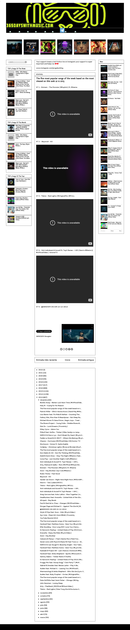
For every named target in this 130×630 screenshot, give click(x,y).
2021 (40, 373)
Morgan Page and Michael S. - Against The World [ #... (61, 506)
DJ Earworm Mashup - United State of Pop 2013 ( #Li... (61, 559)
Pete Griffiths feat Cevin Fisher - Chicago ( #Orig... (59, 580)
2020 (40, 376)
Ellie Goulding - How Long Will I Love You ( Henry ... (60, 527)
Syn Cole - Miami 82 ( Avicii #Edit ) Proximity (57, 515)
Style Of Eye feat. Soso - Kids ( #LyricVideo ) (57, 512)
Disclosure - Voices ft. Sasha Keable (54, 444)
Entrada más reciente (46, 360)
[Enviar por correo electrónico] (61, 349)
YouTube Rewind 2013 (49, 518)
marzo (42, 617)
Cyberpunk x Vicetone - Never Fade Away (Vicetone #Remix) (22, 190)
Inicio (67, 360)
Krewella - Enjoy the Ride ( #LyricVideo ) (55, 533)
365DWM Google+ (43, 336)
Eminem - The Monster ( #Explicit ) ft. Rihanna (58, 468)
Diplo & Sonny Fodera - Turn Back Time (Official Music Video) (114, 166)
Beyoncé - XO (45, 476)
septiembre (44, 599)
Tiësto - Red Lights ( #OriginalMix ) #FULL (56, 485)
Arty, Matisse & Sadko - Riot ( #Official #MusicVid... (60, 465)
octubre (43, 596)
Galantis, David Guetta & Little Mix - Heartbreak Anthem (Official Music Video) (114, 117)
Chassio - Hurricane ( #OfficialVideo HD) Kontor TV (60, 441)
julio (42, 605)
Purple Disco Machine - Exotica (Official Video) (22, 198)
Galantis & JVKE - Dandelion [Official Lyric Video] (22, 218)
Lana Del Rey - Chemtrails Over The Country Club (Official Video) (23, 208)
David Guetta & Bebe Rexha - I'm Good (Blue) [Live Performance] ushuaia (115, 75)
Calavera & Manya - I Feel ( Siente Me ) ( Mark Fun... (59, 539)
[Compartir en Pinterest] (72, 349)
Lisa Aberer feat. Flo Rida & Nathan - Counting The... (60, 414)
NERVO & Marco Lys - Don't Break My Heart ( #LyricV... (61, 435)
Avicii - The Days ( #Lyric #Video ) (23, 145)
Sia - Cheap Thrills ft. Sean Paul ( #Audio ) (21, 110)
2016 (40, 388)
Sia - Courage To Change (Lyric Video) (114, 206)
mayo (42, 611)
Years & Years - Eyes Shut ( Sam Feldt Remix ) (23, 180)
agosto (43, 602)
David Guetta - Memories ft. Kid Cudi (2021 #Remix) (114, 223)
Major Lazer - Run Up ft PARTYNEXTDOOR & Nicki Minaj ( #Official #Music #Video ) (22, 102)
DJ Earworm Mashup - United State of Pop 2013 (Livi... (61, 530)
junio (42, 608)
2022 (40, 370)
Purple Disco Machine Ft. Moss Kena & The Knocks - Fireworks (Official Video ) (115, 158)
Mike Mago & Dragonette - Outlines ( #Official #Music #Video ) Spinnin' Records (23, 128)
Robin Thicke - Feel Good (50, 474)
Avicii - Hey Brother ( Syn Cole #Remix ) (55, 471)
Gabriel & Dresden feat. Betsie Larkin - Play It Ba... (59, 565)
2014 (40, 394)
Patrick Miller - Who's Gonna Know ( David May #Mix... (61, 411)
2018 (40, 382)
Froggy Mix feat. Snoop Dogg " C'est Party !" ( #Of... (60, 562)
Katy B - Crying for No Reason (52, 405)
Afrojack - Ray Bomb (48, 500)
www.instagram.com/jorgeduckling (49, 68)
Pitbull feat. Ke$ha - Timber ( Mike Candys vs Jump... (60, 432)
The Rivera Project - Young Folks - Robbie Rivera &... (60, 423)
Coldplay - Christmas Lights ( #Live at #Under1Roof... (61, 447)
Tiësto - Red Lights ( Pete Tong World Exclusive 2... (60, 589)
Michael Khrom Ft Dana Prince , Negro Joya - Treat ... (60, 420)
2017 (40, 385)
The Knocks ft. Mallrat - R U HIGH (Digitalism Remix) (114, 140)
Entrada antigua (86, 360)
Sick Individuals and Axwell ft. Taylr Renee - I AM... (59, 488)
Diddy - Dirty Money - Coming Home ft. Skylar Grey (22, 73)
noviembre (44, 593)
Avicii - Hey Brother (47, 536)
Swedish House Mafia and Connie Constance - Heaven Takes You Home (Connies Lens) (114, 67)
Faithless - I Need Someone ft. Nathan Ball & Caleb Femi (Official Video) (115, 182)
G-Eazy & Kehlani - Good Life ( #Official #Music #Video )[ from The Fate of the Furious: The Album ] (23, 84)
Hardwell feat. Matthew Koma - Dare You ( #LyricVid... (61, 524)
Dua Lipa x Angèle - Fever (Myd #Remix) (114, 198)
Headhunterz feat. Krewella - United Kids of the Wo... (61, 497)
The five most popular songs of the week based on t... (61, 408)
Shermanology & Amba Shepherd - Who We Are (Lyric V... (62, 571)
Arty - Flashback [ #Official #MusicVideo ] (56, 586)
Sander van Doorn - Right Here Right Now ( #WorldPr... (61, 479)
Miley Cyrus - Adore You (49, 429)
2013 (40, 397)
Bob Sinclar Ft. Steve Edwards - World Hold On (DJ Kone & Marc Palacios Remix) (115, 92)
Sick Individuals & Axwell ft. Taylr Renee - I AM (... (59, 462)
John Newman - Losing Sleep (51, 583)
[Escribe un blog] (64, 349)
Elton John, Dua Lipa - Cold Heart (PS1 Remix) (115, 82)
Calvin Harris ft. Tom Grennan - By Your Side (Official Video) (114, 108)
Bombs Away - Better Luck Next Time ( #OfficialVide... (61, 402)
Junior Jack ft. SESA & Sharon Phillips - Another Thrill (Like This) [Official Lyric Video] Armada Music (115, 133)
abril (42, 614)
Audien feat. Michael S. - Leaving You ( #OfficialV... (59, 568)
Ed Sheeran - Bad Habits (114, 98)
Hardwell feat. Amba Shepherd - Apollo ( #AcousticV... (61, 554)
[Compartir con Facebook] (69, 349)
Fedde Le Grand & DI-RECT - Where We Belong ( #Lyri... (62, 438)
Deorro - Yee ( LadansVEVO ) (51, 482)
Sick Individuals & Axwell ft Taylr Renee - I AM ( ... (59, 491)
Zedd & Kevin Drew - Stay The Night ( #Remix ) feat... (60, 456)
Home (112, 231)
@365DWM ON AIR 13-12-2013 (53, 509)
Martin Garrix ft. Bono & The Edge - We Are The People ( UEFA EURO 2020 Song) (114, 125)
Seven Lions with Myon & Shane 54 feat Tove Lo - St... (61, 542)
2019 (40, 379)
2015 (40, 391)
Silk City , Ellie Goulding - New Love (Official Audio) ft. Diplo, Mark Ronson (115, 191)
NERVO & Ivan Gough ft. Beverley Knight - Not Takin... (61, 545)
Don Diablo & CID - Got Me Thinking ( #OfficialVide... (60, 453)
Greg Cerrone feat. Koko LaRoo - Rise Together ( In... (60, 494)
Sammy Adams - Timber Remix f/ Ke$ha (55, 556)
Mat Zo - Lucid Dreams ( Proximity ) (54, 426)
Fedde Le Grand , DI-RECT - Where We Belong (23, 91)
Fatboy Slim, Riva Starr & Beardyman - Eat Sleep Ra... (60, 417)
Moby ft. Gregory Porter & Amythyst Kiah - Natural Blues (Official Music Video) (115, 150)
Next (120, 231)
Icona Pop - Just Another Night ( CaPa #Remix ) (58, 459)
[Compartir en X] (66, 349)
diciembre (44, 400)
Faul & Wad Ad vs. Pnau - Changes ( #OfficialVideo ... (60, 503)
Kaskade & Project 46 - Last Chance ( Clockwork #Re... (61, 550)
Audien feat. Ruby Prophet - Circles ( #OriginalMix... (60, 574)
